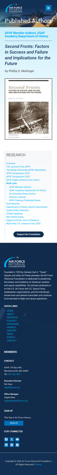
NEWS (10, 334)
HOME (10, 310)
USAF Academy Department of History (27, 190)
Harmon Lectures (17, 197)
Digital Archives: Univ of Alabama (22, 220)
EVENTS (11, 337)
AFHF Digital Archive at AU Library (23, 180)
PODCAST (12, 320)
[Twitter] (12, 439)
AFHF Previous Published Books (24, 200)
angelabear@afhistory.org (16, 400)
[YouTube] (17, 439)
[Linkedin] (6, 445)
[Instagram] (12, 445)
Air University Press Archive (22, 193)
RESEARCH (12, 317)
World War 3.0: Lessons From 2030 (23, 223)
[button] (13, 423)
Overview (10, 163)
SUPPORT (12, 330)
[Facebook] (6, 439)
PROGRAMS (13, 324)
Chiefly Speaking (14, 213)
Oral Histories (13, 203)
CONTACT (12, 340)
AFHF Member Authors (20, 187)
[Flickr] (17, 445)
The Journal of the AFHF (18, 166)
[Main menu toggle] (48, 8)
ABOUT (10, 314)
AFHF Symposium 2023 (18, 173)
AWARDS (11, 327)
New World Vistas (15, 217)
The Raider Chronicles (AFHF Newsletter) (26, 170)
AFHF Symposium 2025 (18, 176)
